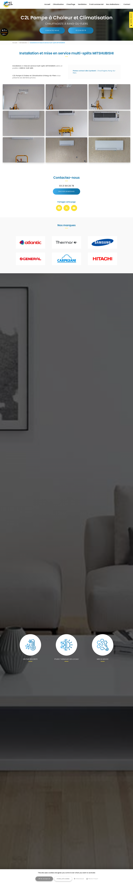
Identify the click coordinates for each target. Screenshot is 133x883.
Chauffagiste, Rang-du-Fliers (94, 72)
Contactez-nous (52, 30)
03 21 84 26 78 (81, 30)
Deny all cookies (63, 879)
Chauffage (70, 4)
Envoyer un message (66, 191)
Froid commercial (96, 4)
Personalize (80, 879)
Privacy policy (93, 879)
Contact (126, 4)
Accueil (47, 4)
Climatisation (58, 4)
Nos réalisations (112, 4)
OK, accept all (45, 879)
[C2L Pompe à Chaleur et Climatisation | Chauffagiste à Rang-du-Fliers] (8, 4)
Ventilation (82, 4)
